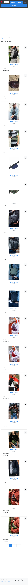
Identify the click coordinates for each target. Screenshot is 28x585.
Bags (19, 2)
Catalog (13, 2)
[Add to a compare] (25, 47)
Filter (14, 5)
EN (25, 2)
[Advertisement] (14, 23)
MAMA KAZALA (14, 65)
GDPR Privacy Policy (6, 581)
